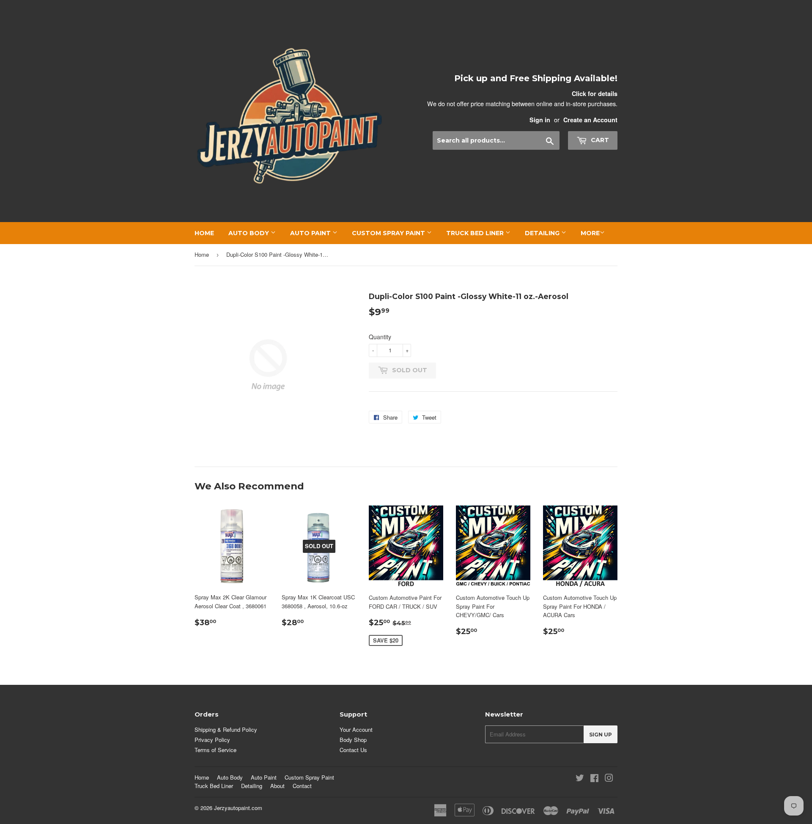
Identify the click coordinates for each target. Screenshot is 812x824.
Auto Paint (311, 233)
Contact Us (353, 750)
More (590, 233)
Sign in (539, 119)
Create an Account (590, 119)
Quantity (380, 336)
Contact (302, 786)
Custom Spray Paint (389, 233)
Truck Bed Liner (475, 233)
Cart (599, 140)
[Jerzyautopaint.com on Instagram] (609, 779)
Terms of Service (215, 750)
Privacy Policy (212, 740)
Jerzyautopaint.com (238, 808)
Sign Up (600, 734)
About (277, 786)
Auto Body (249, 233)
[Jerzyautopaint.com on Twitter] (580, 779)
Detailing (543, 233)
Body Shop (353, 740)
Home (204, 233)
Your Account (356, 729)
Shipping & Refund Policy (226, 729)
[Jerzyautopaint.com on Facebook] (594, 779)
